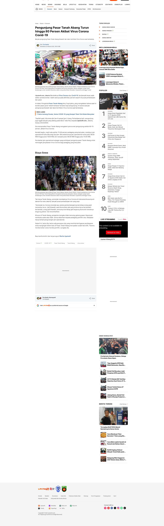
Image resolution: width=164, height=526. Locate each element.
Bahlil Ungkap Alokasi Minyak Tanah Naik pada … (116, 451)
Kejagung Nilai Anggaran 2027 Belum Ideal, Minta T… (116, 459)
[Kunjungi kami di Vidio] (105, 508)
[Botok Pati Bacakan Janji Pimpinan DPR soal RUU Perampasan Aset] (103, 372)
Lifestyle (72, 4)
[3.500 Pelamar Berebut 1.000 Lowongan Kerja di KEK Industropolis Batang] (102, 75)
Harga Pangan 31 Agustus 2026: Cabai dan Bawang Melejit (116, 167)
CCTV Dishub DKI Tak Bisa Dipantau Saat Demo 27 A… (116, 380)
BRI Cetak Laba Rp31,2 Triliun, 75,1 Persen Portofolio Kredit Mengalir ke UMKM (117, 200)
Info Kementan (97, 9)
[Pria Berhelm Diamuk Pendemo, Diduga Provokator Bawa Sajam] (113, 346)
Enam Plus (118, 4)
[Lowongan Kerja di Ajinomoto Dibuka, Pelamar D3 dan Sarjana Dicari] (102, 83)
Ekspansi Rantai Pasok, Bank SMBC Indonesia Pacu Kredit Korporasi (117, 147)
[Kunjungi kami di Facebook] (112, 508)
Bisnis (50, 4)
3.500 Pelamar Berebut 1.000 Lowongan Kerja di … (115, 75)
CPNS (89, 9)
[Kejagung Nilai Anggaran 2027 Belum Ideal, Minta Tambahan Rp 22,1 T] (103, 459)
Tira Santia (46, 44)
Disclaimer (55, 496)
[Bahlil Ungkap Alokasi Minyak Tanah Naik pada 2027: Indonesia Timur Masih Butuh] (103, 451)
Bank (55, 9)
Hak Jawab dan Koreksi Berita (58, 498)
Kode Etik (63, 496)
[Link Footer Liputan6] (46, 489)
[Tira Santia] (38, 45)
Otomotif (99, 4)
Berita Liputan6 (65, 236)
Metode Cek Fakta (43, 498)
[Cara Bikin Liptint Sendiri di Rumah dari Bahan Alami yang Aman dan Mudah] (103, 443)
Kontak (40, 496)
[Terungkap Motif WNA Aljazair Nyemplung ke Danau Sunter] (113, 416)
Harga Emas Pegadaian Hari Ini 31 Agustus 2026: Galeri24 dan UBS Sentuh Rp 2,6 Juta (117, 116)
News (44, 4)
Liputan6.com (51, 513)
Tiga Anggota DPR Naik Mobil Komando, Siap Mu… (116, 364)
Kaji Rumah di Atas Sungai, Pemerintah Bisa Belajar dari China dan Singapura (116, 137)
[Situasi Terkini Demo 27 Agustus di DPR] (103, 388)
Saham (60, 9)
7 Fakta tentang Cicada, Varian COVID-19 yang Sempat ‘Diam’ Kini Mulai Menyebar (65, 114)
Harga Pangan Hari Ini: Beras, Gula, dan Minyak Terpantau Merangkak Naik (116, 127)
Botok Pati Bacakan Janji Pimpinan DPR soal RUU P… (116, 372)
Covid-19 (75, 95)
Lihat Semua (123, 90)
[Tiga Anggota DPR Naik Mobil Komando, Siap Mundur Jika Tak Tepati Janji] (103, 364)
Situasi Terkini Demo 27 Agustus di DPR (115, 388)
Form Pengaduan (95, 496)
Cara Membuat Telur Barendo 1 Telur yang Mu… (116, 435)
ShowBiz (58, 4)
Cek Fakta (108, 4)
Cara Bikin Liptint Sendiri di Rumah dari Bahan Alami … (116, 443)
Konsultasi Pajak (81, 9)
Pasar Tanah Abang (55, 103)
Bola (65, 4)
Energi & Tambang (69, 9)
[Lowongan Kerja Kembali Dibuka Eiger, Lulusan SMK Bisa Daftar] (113, 57)
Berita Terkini (105, 404)
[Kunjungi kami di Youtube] (108, 508)
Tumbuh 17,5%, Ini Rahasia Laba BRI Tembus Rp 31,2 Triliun (116, 210)
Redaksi (47, 496)
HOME (37, 4)
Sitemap (86, 496)
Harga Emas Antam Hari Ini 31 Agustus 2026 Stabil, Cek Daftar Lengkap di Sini (117, 177)
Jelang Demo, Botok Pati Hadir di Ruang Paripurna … (116, 396)
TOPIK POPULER (104, 23)
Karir (115, 496)
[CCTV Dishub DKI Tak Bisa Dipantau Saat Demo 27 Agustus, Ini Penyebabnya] (103, 380)
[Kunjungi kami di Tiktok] (125, 508)
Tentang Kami (107, 496)
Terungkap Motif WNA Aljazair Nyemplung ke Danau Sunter (110, 428)
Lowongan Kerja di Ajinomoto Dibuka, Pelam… (115, 83)
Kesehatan (82, 4)
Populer (103, 90)
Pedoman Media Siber (75, 496)
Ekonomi (49, 9)
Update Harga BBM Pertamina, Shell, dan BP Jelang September (115, 157)
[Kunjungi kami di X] (115, 508)
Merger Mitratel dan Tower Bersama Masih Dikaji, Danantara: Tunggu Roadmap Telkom (116, 188)
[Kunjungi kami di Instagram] (118, 508)
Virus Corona (63, 95)
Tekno (91, 4)
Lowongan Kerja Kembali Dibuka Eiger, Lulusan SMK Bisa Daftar (111, 68)
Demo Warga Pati (106, 336)
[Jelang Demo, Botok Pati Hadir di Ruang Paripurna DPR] (103, 396)
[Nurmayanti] (40, 298)
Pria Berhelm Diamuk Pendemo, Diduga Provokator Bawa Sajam (113, 357)
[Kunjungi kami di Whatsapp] (121, 508)
